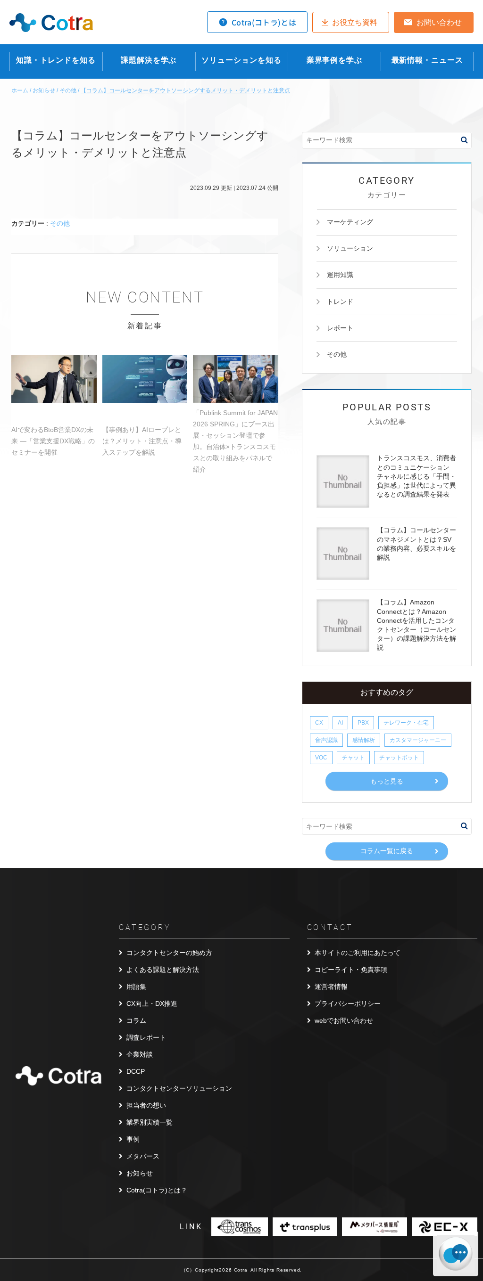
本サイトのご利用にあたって (357, 952)
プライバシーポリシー (348, 1003)
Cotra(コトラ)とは (264, 22)
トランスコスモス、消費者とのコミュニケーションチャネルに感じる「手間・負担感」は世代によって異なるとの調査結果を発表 (416, 476)
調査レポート (146, 1037)
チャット (353, 757)
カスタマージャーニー (418, 740)
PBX (363, 722)
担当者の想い (146, 1105)
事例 (133, 1139)
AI (340, 722)
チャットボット (399, 757)
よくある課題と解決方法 (162, 969)
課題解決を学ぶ (148, 60)
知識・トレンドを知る (56, 60)
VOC (321, 757)
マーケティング (350, 222)
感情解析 (363, 740)
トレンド (340, 301)
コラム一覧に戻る (386, 851)
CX (319, 722)
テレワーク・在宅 (406, 722)
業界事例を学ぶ (334, 60)
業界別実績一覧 (149, 1122)
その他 (60, 223)
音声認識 (326, 740)
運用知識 (340, 274)
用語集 (136, 986)
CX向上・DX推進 (151, 1003)
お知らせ (139, 1173)
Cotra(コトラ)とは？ (156, 1190)
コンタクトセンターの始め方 (169, 952)
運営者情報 (331, 986)
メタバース (142, 1156)
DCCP (135, 1071)
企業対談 (139, 1054)
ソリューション (350, 248)
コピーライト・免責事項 (351, 969)
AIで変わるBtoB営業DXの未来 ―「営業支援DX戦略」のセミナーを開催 (53, 441)
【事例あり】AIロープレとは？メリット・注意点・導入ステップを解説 (142, 441)
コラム (136, 1020)
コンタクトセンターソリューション (179, 1088)
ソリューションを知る (241, 60)
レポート (340, 328)
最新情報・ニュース (427, 60)
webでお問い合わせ (344, 1020)
